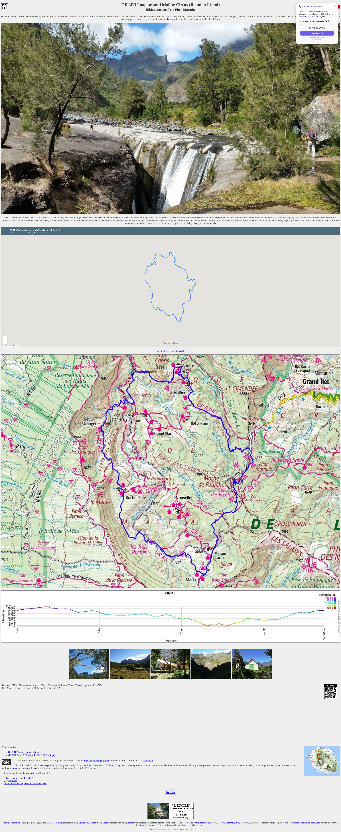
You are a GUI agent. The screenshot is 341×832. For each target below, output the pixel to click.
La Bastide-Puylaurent (85, 823)
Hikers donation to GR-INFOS (18, 778)
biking (158, 825)
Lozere (106, 823)
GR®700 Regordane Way (229, 823)
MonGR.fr (148, 760)
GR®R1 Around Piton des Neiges (24, 752)
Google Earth (178, 350)
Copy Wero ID (317, 33)
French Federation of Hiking (100, 765)
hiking (141, 825)
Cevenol (286, 823)
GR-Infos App (10, 780)
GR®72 (213, 823)
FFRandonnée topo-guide (96, 760)
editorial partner (29, 773)
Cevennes (129, 823)
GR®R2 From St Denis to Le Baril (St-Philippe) (31, 755)
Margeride (315, 823)
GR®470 (245, 823)
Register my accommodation (312, 21)
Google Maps (163, 350)
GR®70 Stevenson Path (199, 823)
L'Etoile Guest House (56, 823)
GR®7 (185, 823)
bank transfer (310, 17)
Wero (301, 17)
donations (16, 768)
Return (170, 792)
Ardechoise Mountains (300, 823)
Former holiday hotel (11, 823)
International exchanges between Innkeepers (25, 783)
